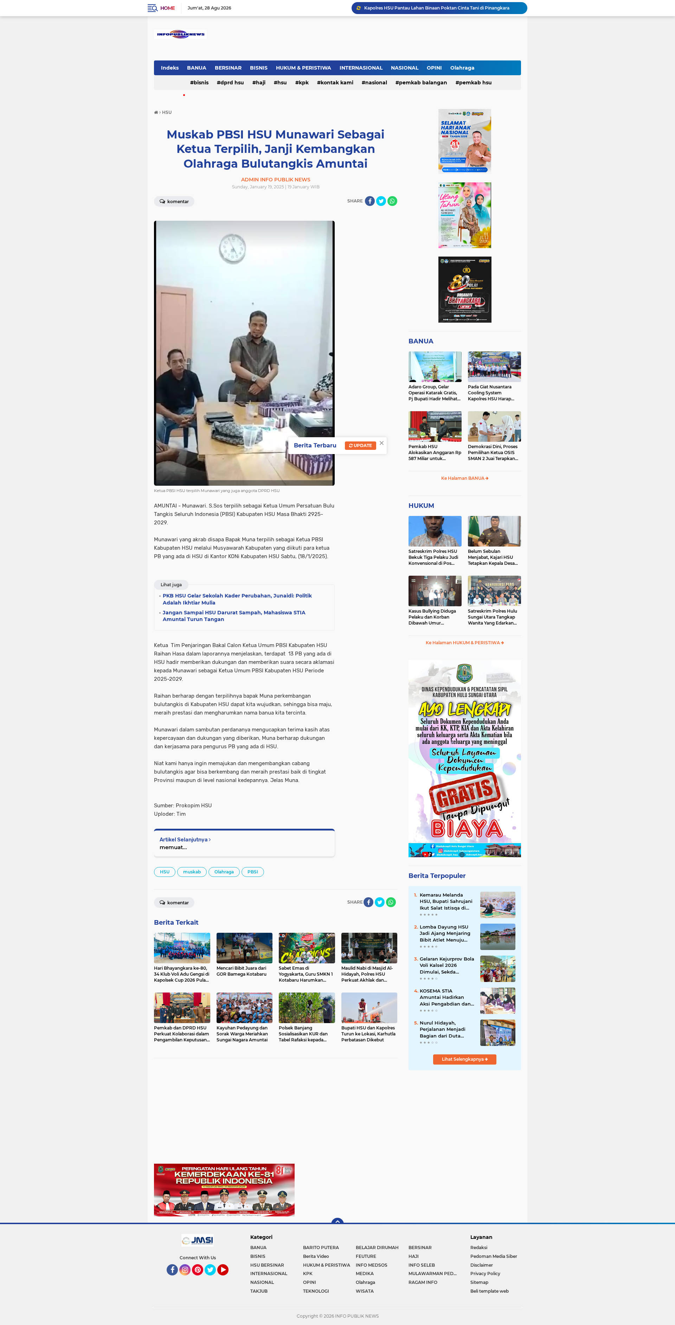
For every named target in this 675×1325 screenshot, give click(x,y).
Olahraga (462, 68)
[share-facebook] (370, 201)
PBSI (253, 871)
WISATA (365, 1291)
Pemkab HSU (475, 82)
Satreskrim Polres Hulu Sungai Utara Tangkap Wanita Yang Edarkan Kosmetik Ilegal (492, 617)
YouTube (227, 1278)
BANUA (196, 68)
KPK (304, 82)
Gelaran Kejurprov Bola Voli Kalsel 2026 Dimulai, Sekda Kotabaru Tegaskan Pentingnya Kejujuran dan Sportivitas (447, 965)
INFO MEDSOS (371, 1265)
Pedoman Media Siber (493, 1256)
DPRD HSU (232, 82)
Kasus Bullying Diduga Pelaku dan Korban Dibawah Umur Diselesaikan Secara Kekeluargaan (432, 617)
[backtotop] (337, 1224)
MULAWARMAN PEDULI (435, 1273)
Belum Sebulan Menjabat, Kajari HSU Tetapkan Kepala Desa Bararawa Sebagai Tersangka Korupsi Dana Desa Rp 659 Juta (494, 557)
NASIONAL (404, 68)
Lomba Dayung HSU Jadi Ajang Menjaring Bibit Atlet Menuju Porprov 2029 (445, 933)
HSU (282, 82)
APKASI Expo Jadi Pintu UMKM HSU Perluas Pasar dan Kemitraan (433, 8)
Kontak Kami (337, 82)
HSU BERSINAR (267, 1265)
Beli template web (489, 1291)
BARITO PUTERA (321, 1247)
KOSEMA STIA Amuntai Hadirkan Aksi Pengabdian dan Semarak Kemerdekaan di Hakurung (445, 997)
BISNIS (259, 68)
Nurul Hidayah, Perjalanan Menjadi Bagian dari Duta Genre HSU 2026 (442, 1029)
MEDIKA (365, 1273)
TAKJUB (259, 1291)
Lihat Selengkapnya (463, 1059)
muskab (192, 871)
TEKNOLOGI (316, 1291)
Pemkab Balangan (423, 82)
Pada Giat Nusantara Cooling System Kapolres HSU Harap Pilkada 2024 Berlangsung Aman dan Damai (493, 393)
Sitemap (479, 1282)
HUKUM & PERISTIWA (303, 68)
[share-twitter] (381, 201)
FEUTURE (366, 1256)
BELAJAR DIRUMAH (377, 1247)
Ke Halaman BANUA (463, 478)
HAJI (260, 82)
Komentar (177, 201)
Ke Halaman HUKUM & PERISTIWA (463, 642)
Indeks (170, 68)
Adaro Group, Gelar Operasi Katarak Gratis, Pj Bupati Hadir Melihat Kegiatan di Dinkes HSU (434, 393)
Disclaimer (481, 1265)
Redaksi (478, 1247)
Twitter (213, 1278)
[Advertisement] (275, 1114)
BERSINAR (228, 68)
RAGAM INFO (423, 1282)
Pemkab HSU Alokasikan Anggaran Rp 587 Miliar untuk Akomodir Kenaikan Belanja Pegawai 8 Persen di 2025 (435, 452)
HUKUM (421, 506)
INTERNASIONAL (361, 68)
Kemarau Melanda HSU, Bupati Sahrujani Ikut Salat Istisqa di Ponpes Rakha (446, 901)
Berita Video (316, 1256)
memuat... (173, 847)
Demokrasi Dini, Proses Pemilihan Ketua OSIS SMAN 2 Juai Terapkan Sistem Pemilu (493, 452)
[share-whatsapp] (392, 201)
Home (167, 8)
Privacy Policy (485, 1273)
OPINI (434, 68)
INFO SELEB (422, 1265)
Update (362, 445)
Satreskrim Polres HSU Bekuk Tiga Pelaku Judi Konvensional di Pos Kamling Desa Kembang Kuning (434, 557)
